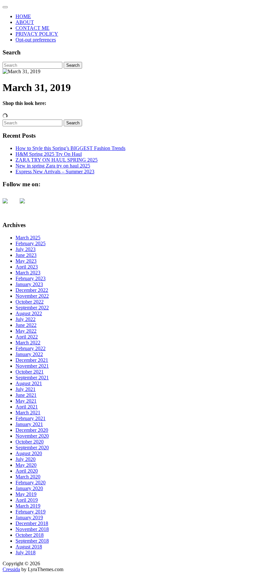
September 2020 (32, 447)
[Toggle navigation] (5, 7)
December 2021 (32, 360)
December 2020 (32, 430)
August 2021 (29, 383)
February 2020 (31, 482)
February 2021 (31, 418)
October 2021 (30, 371)
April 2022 (27, 336)
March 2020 (28, 476)
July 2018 (26, 552)
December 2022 (32, 290)
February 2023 (31, 278)
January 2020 (29, 488)
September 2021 (32, 377)
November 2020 (32, 436)
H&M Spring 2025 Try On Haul (49, 154)
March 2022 (28, 342)
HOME (23, 16)
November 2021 (32, 366)
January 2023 (29, 284)
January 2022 (29, 354)
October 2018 (30, 535)
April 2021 (27, 406)
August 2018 (29, 546)
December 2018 (32, 523)
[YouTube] (10, 206)
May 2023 (26, 261)
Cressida (11, 569)
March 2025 (28, 237)
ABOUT (25, 22)
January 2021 (29, 424)
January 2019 (29, 517)
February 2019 (31, 511)
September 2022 (32, 307)
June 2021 (26, 395)
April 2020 (27, 471)
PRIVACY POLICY (37, 34)
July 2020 (26, 459)
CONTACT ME (32, 28)
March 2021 (28, 412)
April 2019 (27, 500)
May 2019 (26, 494)
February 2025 (31, 243)
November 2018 (32, 529)
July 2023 (26, 249)
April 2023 (27, 267)
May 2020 (26, 465)
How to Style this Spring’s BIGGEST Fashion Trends (70, 148)
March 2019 (28, 506)
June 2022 (26, 325)
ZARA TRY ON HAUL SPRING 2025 (57, 160)
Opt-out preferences (36, 39)
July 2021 (26, 389)
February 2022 (31, 348)
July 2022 (26, 319)
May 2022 (26, 331)
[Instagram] (27, 206)
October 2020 (30, 441)
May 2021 (26, 401)
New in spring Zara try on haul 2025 (53, 165)
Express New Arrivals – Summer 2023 (55, 171)
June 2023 (26, 255)
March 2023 (28, 272)
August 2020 (29, 453)
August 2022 (29, 313)
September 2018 (32, 541)
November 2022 (32, 296)
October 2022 (30, 302)
